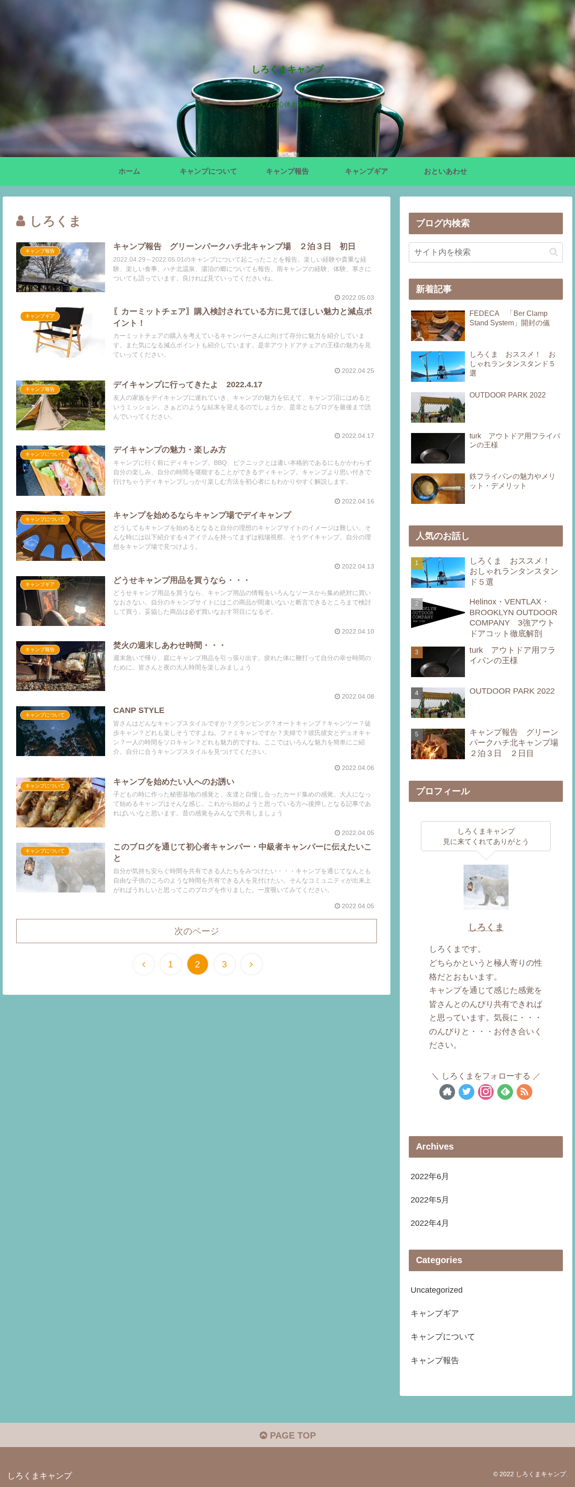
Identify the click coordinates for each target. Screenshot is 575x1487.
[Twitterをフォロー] (466, 1092)
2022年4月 (430, 1223)
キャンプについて (443, 1336)
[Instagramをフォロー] (486, 1092)
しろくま (486, 927)
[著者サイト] (447, 1092)
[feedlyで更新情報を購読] (505, 1092)
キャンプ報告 (435, 1360)
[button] (554, 252)
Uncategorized (437, 1290)
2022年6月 (430, 1176)
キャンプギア (435, 1313)
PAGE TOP (291, 1435)
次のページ (196, 931)
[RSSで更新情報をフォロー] (524, 1092)
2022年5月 (430, 1199)
